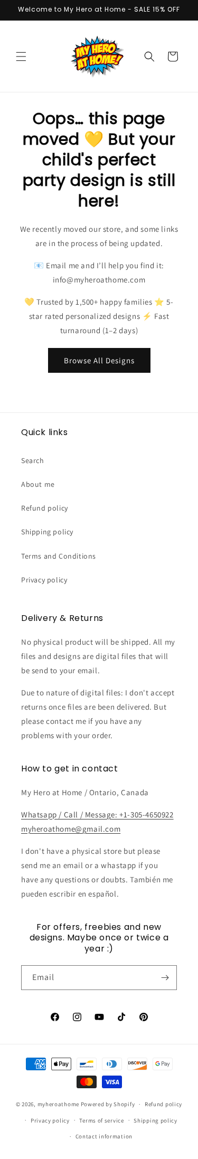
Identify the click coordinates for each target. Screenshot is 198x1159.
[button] (21, 56)
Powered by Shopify (108, 1104)
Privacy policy (44, 580)
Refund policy (44, 508)
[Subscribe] (164, 977)
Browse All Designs (99, 360)
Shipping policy (47, 531)
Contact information (104, 1136)
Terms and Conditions (58, 556)
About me (38, 484)
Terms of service (101, 1120)
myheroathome (58, 1104)
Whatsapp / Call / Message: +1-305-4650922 (97, 814)
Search (32, 460)
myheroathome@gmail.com (70, 829)
